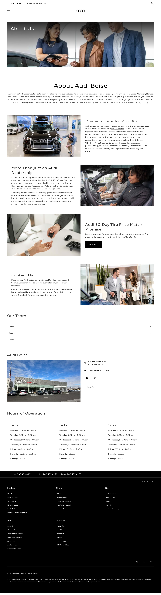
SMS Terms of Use (63, 545)
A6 (57, 180)
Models (9, 494)
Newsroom (60, 533)
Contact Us (60, 526)
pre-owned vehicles (43, 183)
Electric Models (12, 505)
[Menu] (9, 11)
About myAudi (12, 530)
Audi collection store (14, 537)
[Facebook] (137, 561)
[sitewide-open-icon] (152, 3)
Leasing (108, 501)
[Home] (80, 11)
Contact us (16, 289)
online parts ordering (35, 201)
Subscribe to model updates (17, 512)
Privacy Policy (61, 541)
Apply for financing (112, 509)
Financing (109, 505)
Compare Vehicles (63, 509)
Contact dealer (111, 494)
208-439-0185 (74, 474)
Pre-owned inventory (64, 501)
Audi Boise (16, 3)
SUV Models (11, 501)
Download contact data (98, 370)
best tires (97, 234)
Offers (59, 494)
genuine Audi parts (105, 137)
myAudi (10, 526)
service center (117, 129)
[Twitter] (144, 561)
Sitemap (59, 537)
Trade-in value (111, 497)
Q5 (50, 180)
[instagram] (95, 378)
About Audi (60, 530)
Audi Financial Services (15, 533)
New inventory (61, 497)
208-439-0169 (43, 3)
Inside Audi (11, 509)
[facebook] (87, 378)
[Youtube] (150, 561)
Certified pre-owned (64, 505)
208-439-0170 (50, 474)
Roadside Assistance (14, 549)
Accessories (11, 541)
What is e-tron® (12, 497)
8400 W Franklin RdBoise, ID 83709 (97, 363)
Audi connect (12, 545)
